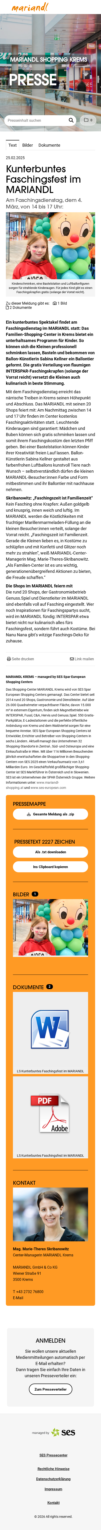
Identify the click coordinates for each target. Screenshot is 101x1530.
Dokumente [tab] (49, 145)
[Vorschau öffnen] (50, 245)
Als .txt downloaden (50, 852)
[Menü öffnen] (8, 6)
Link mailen (84, 659)
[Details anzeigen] (50, 1030)
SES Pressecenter (53, 1455)
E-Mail (18, 1298)
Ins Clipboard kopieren (50, 867)
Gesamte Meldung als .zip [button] (53, 814)
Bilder (22, 894)
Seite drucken (23, 659)
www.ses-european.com (48, 788)
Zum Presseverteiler (50, 1389)
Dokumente (29, 987)
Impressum (53, 1489)
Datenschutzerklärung (53, 1479)
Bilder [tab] (27, 145)
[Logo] (30, 7)
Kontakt (53, 1503)
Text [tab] (12, 145)
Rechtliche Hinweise (54, 1469)
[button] (71, 120)
